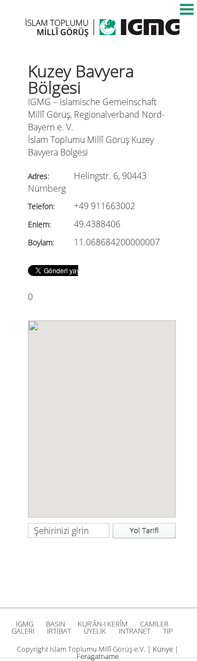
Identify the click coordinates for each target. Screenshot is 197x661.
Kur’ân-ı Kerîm (103, 624)
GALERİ (22, 631)
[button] (102, 412)
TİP (168, 631)
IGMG (24, 624)
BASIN (55, 624)
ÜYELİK (95, 631)
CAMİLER (154, 624)
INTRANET (134, 631)
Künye (163, 649)
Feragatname (98, 656)
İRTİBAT (59, 631)
